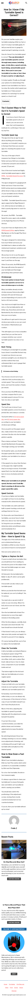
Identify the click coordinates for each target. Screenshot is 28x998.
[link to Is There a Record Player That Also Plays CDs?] (14, 892)
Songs (16, 987)
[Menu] (2, 3)
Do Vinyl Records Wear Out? (14, 862)
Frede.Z (14, 828)
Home (5, 984)
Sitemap (14, 991)
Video (6, 987)
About (14, 974)
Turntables (12, 984)
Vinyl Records (20, 984)
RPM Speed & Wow (7, 230)
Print (11, 987)
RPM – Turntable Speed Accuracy (12, 176)
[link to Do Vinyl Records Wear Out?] (14, 849)
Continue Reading (14, 879)
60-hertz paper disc (13, 419)
